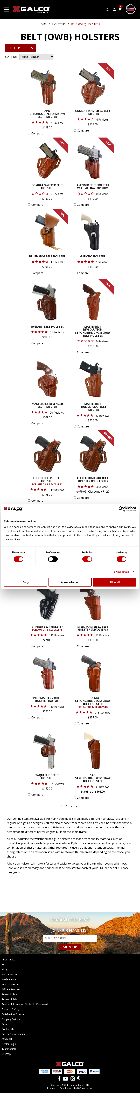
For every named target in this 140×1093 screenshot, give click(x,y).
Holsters (58, 24)
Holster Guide (9, 974)
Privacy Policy (9, 994)
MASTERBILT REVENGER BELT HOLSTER (47, 405)
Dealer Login (9, 1044)
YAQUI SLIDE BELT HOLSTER (47, 777)
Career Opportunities (13, 1034)
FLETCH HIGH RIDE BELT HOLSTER (47, 481)
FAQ (4, 964)
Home (42, 24)
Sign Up (70, 947)
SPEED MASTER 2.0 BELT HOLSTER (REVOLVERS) (92, 628)
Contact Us (8, 1029)
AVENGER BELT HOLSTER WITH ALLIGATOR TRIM (93, 187)
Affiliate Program (11, 989)
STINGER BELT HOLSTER (47, 628)
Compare (37, 133)
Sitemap (6, 1053)
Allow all (114, 582)
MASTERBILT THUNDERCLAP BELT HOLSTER (93, 407)
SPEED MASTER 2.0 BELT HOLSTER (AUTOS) (47, 700)
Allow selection (70, 582)
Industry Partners (11, 984)
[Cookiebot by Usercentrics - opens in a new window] (121, 509)
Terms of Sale (9, 999)
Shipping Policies (11, 1019)
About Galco (8, 959)
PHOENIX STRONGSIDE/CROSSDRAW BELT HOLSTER (92, 703)
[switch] (53, 559)
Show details (121, 571)
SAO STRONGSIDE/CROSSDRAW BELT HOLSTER (92, 778)
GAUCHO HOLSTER (92, 256)
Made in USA (9, 979)
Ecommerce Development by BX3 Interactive (70, 1088)
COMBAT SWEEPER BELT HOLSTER (47, 187)
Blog (4, 969)
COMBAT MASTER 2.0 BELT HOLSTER (92, 112)
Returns (6, 1024)
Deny (26, 582)
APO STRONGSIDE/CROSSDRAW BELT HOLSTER (47, 114)
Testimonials (9, 1049)
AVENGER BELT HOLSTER (47, 326)
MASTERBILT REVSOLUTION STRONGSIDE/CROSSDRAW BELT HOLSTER (92, 331)
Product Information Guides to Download (25, 1004)
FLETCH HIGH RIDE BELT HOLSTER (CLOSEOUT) (93, 480)
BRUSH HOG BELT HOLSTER (47, 256)
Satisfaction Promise (13, 1014)
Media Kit (7, 1039)
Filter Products (21, 48)
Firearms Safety (10, 1009)
